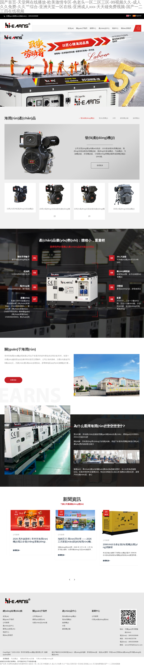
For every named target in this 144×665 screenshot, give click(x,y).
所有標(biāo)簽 (92, 652)
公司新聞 (6, 622)
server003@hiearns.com (133, 645)
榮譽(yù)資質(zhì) (9, 629)
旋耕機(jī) (136, 118)
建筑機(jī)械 (124, 118)
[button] (64, 103)
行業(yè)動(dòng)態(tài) (100, 619)
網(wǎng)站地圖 (80, 652)
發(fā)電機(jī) (103, 118)
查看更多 (100, 165)
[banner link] (72, 69)
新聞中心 (96, 611)
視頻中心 (6, 632)
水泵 (114, 118)
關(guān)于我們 (8, 619)
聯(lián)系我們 (8, 635)
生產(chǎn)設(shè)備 (40, 622)
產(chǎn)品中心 (8, 626)
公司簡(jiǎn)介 (37, 616)
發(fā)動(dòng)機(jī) (87, 118)
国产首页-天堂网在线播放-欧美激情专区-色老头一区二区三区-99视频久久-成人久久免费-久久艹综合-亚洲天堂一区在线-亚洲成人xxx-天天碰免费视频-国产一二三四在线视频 (60, 664)
